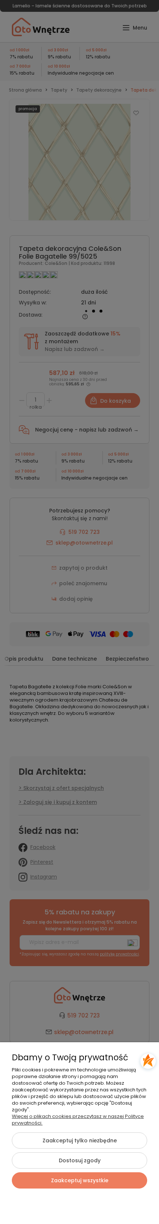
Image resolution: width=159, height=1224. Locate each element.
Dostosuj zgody (80, 1160)
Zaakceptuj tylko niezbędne (80, 1140)
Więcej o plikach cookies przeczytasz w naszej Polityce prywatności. (78, 1119)
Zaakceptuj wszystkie (79, 1180)
